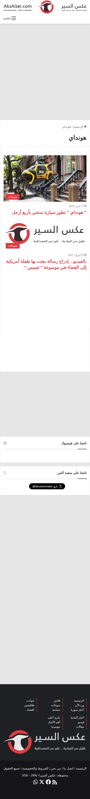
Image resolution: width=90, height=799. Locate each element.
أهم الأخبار (54, 722)
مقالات (80, 726)
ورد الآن (79, 705)
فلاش (57, 700)
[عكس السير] (45, 7)
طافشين (29, 705)
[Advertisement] (45, 72)
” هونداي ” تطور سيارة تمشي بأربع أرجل (49, 212)
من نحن (56, 768)
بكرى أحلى (54, 717)
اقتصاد (30, 709)
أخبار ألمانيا (77, 717)
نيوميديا (55, 726)
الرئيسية (78, 126)
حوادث (30, 700)
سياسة (56, 709)
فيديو (81, 722)
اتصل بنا (68, 768)
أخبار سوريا (77, 709)
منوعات (55, 705)
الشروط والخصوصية (35, 768)
